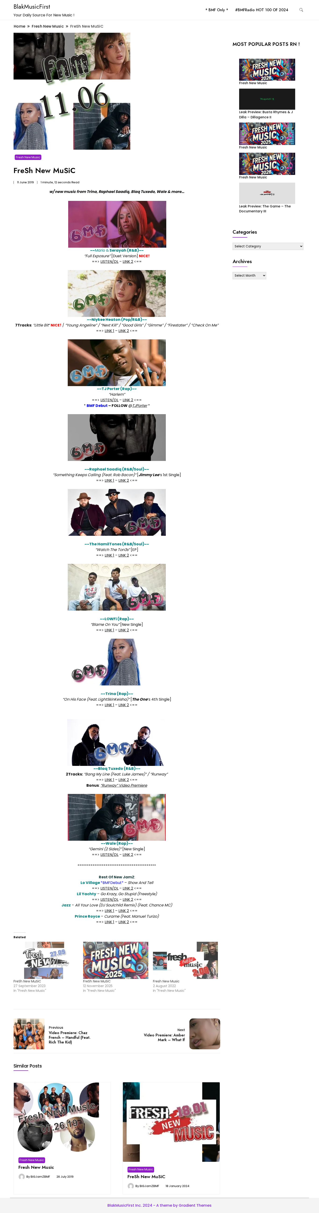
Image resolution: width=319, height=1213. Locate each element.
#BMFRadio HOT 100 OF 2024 (261, 10)
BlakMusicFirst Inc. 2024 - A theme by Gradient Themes (159, 1205)
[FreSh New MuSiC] (46, 960)
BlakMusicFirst (32, 6)
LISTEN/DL (109, 261)
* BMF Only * (216, 10)
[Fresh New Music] (185, 960)
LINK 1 (109, 330)
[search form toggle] (301, 10)
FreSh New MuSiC (27, 981)
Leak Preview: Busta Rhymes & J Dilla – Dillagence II (266, 114)
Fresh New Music (28, 157)
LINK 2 (128, 261)
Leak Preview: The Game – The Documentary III (265, 209)
